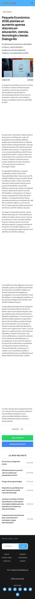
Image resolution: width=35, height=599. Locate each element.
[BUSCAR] (23, 546)
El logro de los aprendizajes (12, 481)
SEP (22, 429)
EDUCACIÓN (15, 429)
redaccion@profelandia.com (19, 570)
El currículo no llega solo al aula (11, 462)
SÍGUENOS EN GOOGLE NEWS (17, 444)
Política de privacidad (17, 579)
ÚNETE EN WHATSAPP (17, 438)
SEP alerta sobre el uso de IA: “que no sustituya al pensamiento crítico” (12, 472)
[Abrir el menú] (32, 3)
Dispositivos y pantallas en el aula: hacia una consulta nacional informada (12, 490)
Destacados (7, 12)
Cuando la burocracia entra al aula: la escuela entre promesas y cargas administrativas (13, 519)
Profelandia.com (10, 539)
